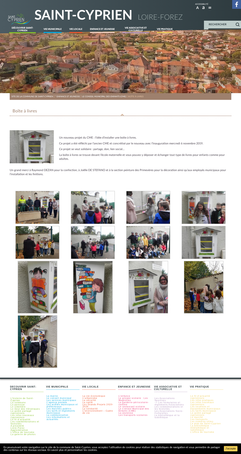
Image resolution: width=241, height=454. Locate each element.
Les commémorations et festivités (25, 423)
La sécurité (89, 400)
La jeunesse (126, 413)
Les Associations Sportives (165, 399)
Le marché (196, 417)
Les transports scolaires (133, 415)
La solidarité (90, 409)
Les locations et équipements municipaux (205, 408)
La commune (18, 403)
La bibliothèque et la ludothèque (167, 416)
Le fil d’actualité (20, 419)
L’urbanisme (90, 398)
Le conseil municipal (59, 398)
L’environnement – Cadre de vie (98, 412)
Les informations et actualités (58, 418)
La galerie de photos (23, 434)
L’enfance (124, 396)
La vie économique (94, 396)
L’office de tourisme (22, 432)
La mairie (52, 396)
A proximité (17, 426)
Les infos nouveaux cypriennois (22, 416)
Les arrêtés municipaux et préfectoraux (62, 405)
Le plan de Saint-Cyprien (205, 424)
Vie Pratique (165, 29)
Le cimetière (18, 407)
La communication (57, 415)
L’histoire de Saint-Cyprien (22, 399)
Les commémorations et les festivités (169, 408)
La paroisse (18, 405)
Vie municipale (53, 29)
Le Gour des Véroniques (25, 409)
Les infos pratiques (202, 400)
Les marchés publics (59, 409)
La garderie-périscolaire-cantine (134, 403)
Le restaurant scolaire (132, 407)
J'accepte (230, 448)
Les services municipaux (61, 400)
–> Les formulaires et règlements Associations (169, 404)
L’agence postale (57, 402)
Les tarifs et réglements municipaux (61, 412)
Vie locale (75, 29)
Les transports (199, 419)
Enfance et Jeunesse (102, 29)
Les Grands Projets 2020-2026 (98, 405)
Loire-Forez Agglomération (19, 429)
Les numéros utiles (201, 421)
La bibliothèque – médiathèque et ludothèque (201, 428)
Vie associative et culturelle (136, 29)
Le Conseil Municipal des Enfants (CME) (134, 410)
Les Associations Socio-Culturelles (169, 412)
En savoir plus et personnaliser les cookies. (72, 450)
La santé (88, 402)
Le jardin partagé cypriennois (21, 412)
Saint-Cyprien (83, 15)
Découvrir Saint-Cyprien (22, 29)
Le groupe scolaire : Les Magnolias (133, 399)
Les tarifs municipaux (203, 411)
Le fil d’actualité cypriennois (200, 397)
